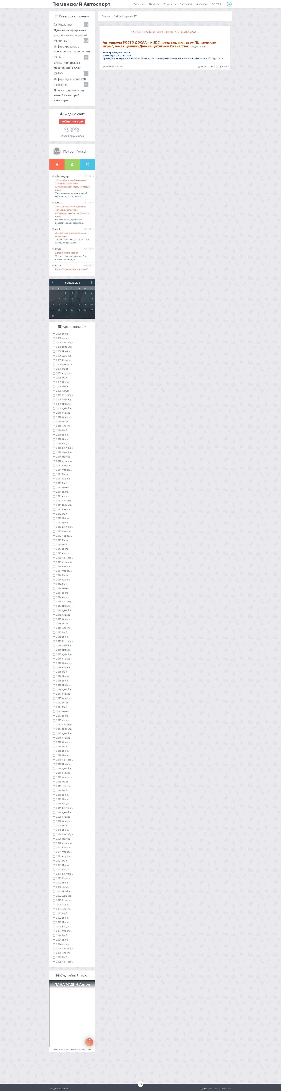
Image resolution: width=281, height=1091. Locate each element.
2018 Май (61, 746)
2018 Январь (63, 737)
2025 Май (61, 957)
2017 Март (62, 702)
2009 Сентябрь (64, 395)
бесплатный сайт (216, 1088)
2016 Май (61, 671)
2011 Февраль (64, 469)
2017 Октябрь (64, 728)
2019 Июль (62, 799)
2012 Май (61, 513)
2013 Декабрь (64, 562)
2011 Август (62, 496)
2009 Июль (62, 386)
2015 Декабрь (64, 654)
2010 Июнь (62, 434)
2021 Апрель (63, 856)
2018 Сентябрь (64, 759)
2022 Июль (62, 882)
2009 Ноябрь (63, 403)
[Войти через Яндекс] (72, 129)
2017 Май (61, 706)
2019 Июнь (62, 794)
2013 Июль (62, 548)
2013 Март (62, 540)
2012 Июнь (62, 518)
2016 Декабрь (64, 689)
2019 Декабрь (64, 812)
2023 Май (61, 913)
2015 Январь (63, 614)
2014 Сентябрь (64, 601)
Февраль (127, 16)
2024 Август (62, 944)
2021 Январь (63, 847)
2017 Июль (62, 715)
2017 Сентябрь (64, 724)
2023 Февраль (64, 904)
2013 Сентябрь (64, 557)
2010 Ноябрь (63, 456)
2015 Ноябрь (63, 649)
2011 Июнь (62, 487)
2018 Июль (62, 755)
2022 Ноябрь (63, 891)
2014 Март (62, 575)
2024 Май (61, 935)
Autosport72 (62, 1088)
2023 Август (62, 926)
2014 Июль (62, 592)
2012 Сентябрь (64, 526)
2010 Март (62, 421)
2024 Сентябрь (64, 948)
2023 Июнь (62, 917)
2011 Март (62, 474)
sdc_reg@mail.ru (216, 58)
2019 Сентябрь (64, 807)
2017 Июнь (62, 711)
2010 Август (62, 443)
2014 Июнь (62, 588)
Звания (62, 85)
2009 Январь (63, 360)
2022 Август (62, 887)
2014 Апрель (63, 579)
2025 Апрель (63, 952)
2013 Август (62, 553)
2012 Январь (63, 509)
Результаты (65, 24)
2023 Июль (62, 922)
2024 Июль (62, 939)
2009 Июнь (62, 382)
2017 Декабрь (64, 733)
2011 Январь (63, 465)
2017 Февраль (64, 698)
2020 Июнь (62, 829)
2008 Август (62, 338)
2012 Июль (62, 522)
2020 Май (61, 825)
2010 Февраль (64, 417)
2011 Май (61, 483)
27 (92, 310)
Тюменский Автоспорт (82, 4)
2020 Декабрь (64, 843)
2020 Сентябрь (64, 834)
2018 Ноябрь (63, 764)
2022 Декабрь (64, 895)
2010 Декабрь (64, 461)
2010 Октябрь (64, 452)
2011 (116, 16)
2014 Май (61, 584)
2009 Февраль (64, 364)
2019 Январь (63, 772)
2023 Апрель (63, 908)
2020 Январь (63, 816)
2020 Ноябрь (63, 838)
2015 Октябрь (64, 645)
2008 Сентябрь (64, 342)
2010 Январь (63, 412)
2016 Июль (62, 680)
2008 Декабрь (64, 355)
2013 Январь (63, 531)
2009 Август (62, 390)
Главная (106, 16)
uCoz (229, 1088)
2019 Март (62, 781)
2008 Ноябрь (63, 351)
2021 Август (62, 869)
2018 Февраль (64, 742)
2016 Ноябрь (63, 685)
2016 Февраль (64, 663)
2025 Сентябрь (64, 961)
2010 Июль (62, 439)
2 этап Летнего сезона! (66, 253)
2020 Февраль (64, 821)
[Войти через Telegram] (66, 129)
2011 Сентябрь (64, 500)
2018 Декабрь (64, 768)
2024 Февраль (64, 930)
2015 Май (61, 632)
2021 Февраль (64, 851)
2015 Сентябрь (64, 641)
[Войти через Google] (77, 129)
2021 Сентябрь (64, 873)
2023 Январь (63, 900)
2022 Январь (63, 878)
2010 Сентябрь (64, 447)
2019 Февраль (64, 777)
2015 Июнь (62, 636)
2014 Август (62, 597)
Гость (80, 151)
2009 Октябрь (64, 399)
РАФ (60, 73)
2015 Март (62, 623)
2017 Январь (63, 693)
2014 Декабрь (64, 610)
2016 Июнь (62, 676)
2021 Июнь (62, 865)
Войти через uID (72, 121)
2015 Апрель (63, 627)
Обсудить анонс (197, 46)
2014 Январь (63, 566)
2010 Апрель (63, 425)
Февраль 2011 (72, 282)
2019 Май (61, 790)
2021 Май (61, 860)
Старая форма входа (72, 135)
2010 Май (61, 430)
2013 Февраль (64, 535)
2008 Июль (62, 333)
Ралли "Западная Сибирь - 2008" (71, 269)
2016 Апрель (63, 667)
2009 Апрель (63, 373)
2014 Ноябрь (63, 605)
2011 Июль (62, 491)
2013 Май (61, 544)
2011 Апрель (63, 478)
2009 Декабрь (64, 408)
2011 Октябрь (64, 504)
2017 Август (62, 720)
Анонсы (62, 41)
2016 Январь (63, 658)
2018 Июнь (62, 750)
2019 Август (62, 803)
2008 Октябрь (64, 346)
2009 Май (61, 377)
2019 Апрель (63, 786)
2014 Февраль (64, 570)
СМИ (60, 57)
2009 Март (62, 368)
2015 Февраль (64, 619)
